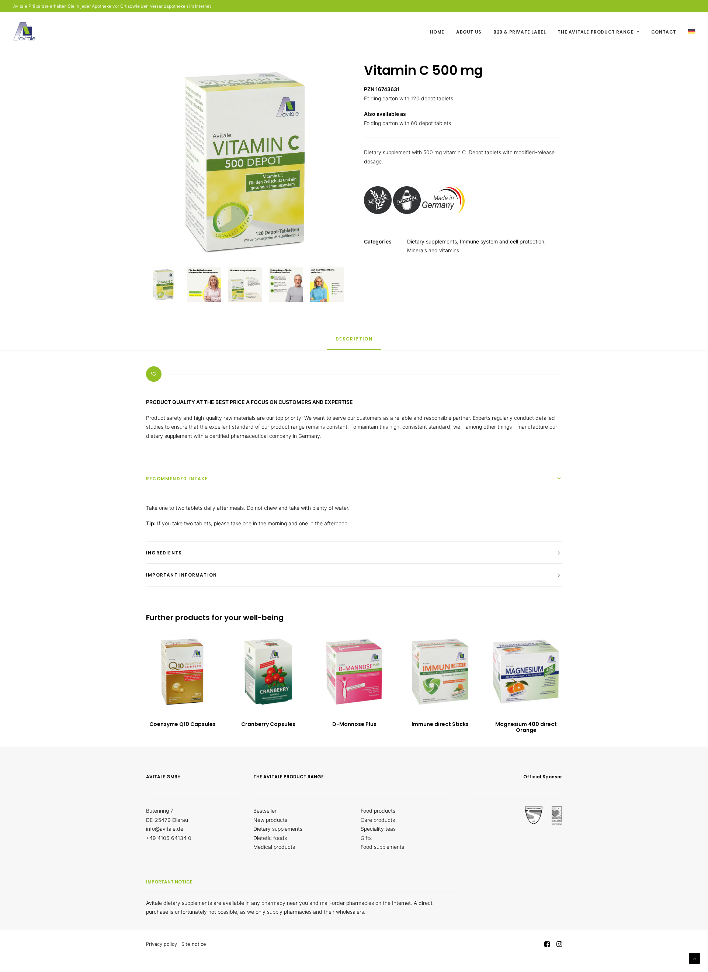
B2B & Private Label (519, 32)
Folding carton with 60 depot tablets (407, 123)
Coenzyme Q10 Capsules (182, 724)
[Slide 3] (245, 284)
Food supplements (382, 847)
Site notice (193, 944)
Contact (663, 32)
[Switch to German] (689, 31)
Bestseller (265, 810)
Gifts (366, 838)
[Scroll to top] (694, 958)
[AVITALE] (24, 31)
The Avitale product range (596, 32)
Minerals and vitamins (433, 250)
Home (437, 32)
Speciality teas (378, 829)
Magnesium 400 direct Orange (526, 727)
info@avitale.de (164, 829)
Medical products (274, 847)
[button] (182, 671)
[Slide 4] (286, 284)
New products (270, 820)
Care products (378, 820)
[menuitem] (440, 32)
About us (469, 32)
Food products (378, 810)
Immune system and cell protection (502, 241)
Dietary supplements (432, 241)
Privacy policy (161, 944)
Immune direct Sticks (440, 724)
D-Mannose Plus (354, 724)
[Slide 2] (204, 284)
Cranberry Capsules (268, 724)
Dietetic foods (270, 838)
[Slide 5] (327, 284)
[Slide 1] (163, 284)
